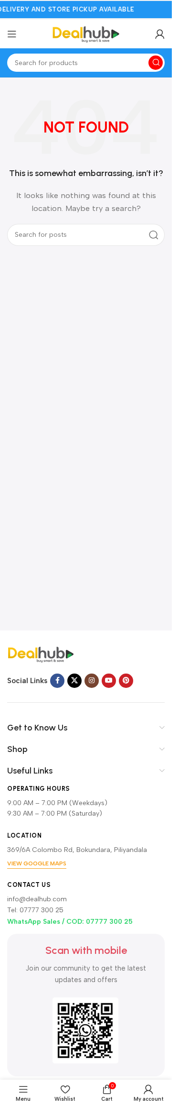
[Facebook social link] (57, 681)
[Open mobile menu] (11, 34)
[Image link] (40, 654)
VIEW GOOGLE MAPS (36, 863)
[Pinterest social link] (126, 681)
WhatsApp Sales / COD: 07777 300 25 (70, 922)
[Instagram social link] (91, 681)
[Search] (155, 62)
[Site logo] (86, 33)
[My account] (159, 34)
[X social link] (74, 681)
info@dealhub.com (37, 899)
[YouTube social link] (109, 681)
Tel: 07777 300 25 (35, 910)
